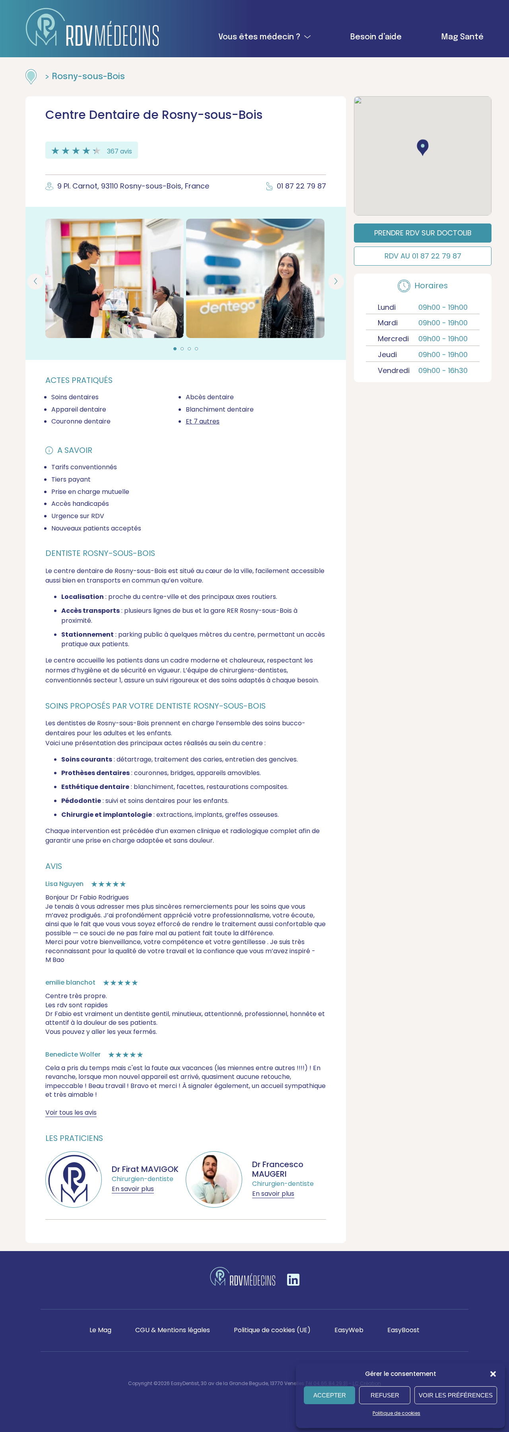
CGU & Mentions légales (172, 1330)
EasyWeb (348, 1330)
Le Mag (100, 1330)
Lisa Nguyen (64, 884)
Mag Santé (462, 37)
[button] (493, 1374)
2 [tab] (182, 348)
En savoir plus (133, 1188)
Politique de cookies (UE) (272, 1330)
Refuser (385, 1395)
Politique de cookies (396, 1413)
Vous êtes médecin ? (259, 37)
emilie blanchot (70, 982)
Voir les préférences (456, 1395)
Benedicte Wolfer (73, 1054)
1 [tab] (175, 348)
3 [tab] (189, 348)
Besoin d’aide (376, 37)
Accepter (329, 1395)
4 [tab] (196, 348)
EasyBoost (403, 1330)
